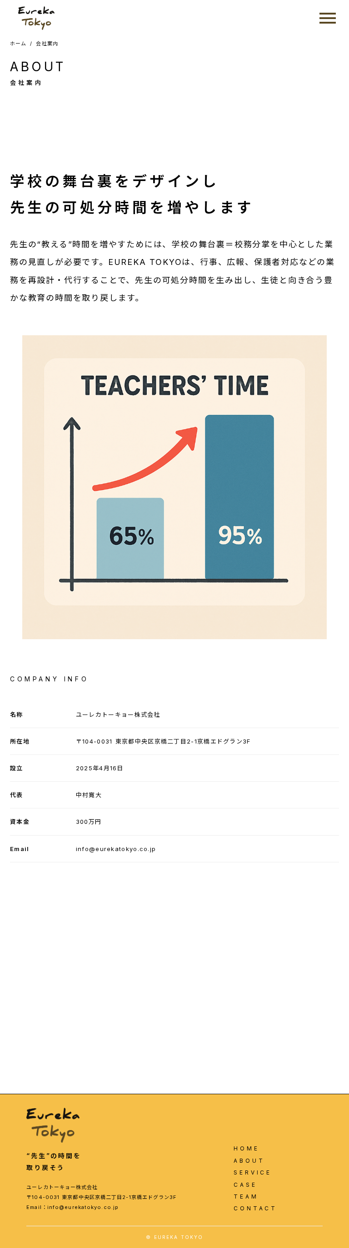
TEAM (246, 1197)
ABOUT (249, 1161)
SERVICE (253, 1173)
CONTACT (255, 1208)
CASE (245, 1185)
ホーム (18, 44)
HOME (246, 1148)
